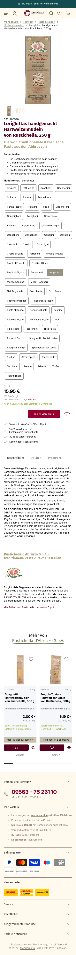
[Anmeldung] (14, 13)
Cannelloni (13, 234)
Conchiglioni (14, 216)
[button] (44, 414)
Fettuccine (28, 188)
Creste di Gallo (15, 253)
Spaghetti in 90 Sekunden (43, 338)
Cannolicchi (31, 234)
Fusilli (46, 206)
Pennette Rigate (38, 310)
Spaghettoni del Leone (44, 347)
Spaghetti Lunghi (16, 347)
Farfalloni (34, 253)
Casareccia (50, 216)
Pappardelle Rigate (43, 300)
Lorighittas (55, 272)
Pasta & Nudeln (46, 21)
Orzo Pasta (55, 291)
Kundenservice (39, 815)
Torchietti (12, 366)
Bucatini (26, 197)
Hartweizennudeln (14, 25)
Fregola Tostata (54, 253)
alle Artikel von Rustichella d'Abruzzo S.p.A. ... (31, 607)
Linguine (11, 188)
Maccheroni (62, 206)
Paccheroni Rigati (17, 300)
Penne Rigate (14, 206)
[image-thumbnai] (9, 111)
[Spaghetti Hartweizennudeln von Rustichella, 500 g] (20, 670)
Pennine (58, 310)
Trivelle (42, 366)
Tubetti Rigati (14, 375)
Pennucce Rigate (39, 319)
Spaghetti (46, 188)
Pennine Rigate (15, 319)
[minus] (8, 414)
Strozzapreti (28, 357)
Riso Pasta (50, 328)
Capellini (49, 234)
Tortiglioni (32, 216)
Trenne (28, 366)
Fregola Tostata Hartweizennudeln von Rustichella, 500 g (55, 698)
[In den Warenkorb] (16, 747)
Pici (57, 319)
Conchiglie (43, 244)
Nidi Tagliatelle (15, 291)
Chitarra (11, 197)
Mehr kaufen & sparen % (20, 739)
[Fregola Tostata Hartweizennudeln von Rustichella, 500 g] (56, 670)
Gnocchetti (37, 272)
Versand (32, 399)
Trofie (55, 366)
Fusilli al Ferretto (16, 263)
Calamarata (28, 225)
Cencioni (12, 244)
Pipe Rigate (13, 328)
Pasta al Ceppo (15, 310)
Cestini (27, 244)
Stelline (11, 357)
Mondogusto (11, 21)
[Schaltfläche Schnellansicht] (33, 747)
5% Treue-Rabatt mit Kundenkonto (40, 3)
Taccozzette (48, 357)
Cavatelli (65, 234)
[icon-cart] (68, 13)
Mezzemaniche (15, 281)
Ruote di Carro (15, 338)
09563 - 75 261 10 (34, 792)
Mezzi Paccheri (39, 281)
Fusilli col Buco (40, 263)
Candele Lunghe (50, 225)
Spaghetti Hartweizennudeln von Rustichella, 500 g (19, 698)
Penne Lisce (44, 197)
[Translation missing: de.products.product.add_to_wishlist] (59, 13)
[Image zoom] (38, 70)
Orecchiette (35, 291)
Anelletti (11, 225)
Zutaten (20, 755)
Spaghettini (63, 188)
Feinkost (28, 21)
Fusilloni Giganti (15, 272)
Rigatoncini (32, 328)
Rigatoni (32, 206)
